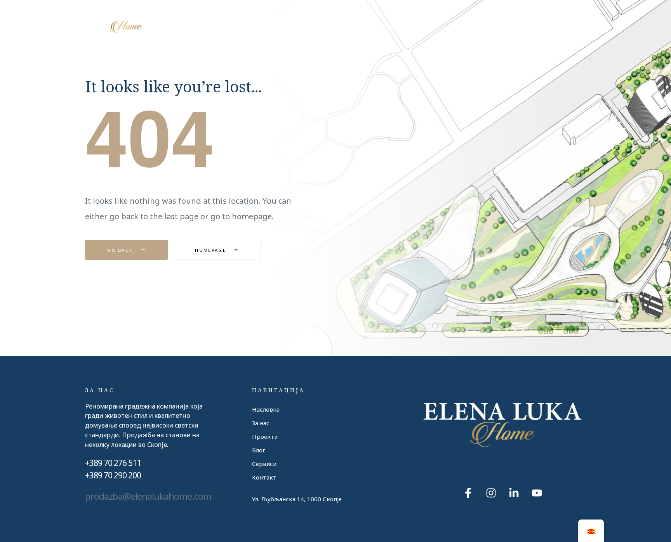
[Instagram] (490, 492)
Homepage (211, 250)
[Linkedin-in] (513, 492)
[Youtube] (536, 492)
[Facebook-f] (467, 492)
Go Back (121, 250)
